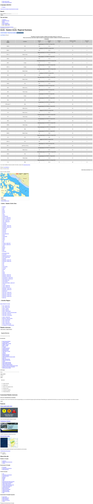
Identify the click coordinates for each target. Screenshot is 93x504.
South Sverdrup (5, 281)
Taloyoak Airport (41, 155)
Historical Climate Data (6, 360)
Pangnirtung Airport (41, 114)
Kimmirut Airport (41, 98)
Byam (3, 213)
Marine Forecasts (5, 22)
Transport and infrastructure (7, 485)
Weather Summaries (5, 354)
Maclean (3, 247)
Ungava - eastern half (6, 285)
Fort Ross (41, 73)
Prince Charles (4, 266)
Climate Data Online (26, 164)
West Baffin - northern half (6, 288)
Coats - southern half (5, 221)
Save (1, 377)
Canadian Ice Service (6, 347)
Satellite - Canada (5, 344)
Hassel (3, 237)
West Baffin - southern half (6, 289)
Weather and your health (6, 367)
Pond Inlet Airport (41, 118)
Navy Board (4, 254)
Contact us (4, 460)
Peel (3, 263)
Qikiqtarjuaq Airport (41, 122)
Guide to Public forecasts (6, 362)
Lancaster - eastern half (6, 243)
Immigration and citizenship (7, 474)
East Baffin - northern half (6, 225)
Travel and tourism (5, 476)
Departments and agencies (7, 468)
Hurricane (4, 353)
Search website (3, 13)
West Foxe (4, 297)
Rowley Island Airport (41, 135)
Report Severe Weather (6, 341)
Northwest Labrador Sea (6, 255)
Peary (3, 262)
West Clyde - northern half (6, 292)
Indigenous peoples (5, 490)
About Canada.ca (5, 499)
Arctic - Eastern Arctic (6, 24)
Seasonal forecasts (5, 349)
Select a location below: (4, 168)
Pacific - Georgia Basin (6, 319)
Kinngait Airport (41, 102)
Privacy (3, 501)
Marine (3, 21)
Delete (2, 376)
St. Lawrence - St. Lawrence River (8, 325)
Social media (4, 496)
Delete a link (5, 385)
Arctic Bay (41, 48)
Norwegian (4, 258)
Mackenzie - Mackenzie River (7, 318)
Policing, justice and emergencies (8, 484)
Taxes (3, 480)
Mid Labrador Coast (5, 253)
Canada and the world (6, 487)
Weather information (5, 20)
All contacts (4, 467)
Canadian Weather (5, 342)
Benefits (3, 478)
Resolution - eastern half (6, 274)
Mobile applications (5, 497)
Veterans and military (6, 491)
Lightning (4, 352)
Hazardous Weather (5, 355)
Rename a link (5, 388)
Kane (3, 241)
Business (4, 477)
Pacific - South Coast (6, 322)
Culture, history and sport (6, 483)
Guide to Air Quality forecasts (7, 364)
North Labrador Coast (6, 257)
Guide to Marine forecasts (6, 363)
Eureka (3, 235)
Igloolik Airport (41, 85)
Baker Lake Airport (41, 52)
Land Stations (6, 167)
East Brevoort (4, 228)
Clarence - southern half (6, 218)
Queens (3, 269)
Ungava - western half (6, 286)
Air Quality (4, 346)
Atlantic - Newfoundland (6, 311)
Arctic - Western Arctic (6, 307)
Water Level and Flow (6, 359)
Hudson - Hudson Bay (6, 317)
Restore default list (6, 391)
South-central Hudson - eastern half (8, 282)
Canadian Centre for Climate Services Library (10, 365)
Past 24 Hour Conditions (12, 32)
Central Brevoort (5, 216)
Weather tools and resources (7, 461)
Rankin (3, 272)
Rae (3, 270)
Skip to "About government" (7, 2)
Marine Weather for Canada (5, 303)
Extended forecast (5, 350)
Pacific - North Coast (5, 321)
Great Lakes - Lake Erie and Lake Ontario (9, 312)
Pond (3, 265)
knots (8, 42)
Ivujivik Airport (41, 93)
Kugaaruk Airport (41, 106)
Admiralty (4, 206)
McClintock (4, 251)
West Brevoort (4, 290)
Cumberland (4, 224)
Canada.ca (4, 19)
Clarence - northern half (6, 217)
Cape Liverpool (41, 56)
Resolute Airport (41, 131)
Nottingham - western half (6, 261)
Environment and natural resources (8, 481)
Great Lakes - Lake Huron (6, 313)
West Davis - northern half (6, 294)
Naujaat (41, 110)
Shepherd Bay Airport (41, 151)
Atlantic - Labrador (5, 308)
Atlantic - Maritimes (5, 309)
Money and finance (5, 488)
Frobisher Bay (4, 236)
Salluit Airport (41, 143)
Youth (3, 492)
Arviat (3, 208)
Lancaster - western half (6, 244)
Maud (3, 249)
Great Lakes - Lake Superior (7, 315)
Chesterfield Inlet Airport (41, 60)
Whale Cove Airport (41, 160)
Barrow (3, 210)
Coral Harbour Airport (41, 69)
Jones (3, 240)
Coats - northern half (5, 220)
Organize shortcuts (9, 329)
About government (5, 469)
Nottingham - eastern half (6, 259)
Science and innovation (6, 489)
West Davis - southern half (6, 296)
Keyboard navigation (7, 390)
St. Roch (3, 284)
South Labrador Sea (5, 280)
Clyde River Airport (41, 64)
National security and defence (7, 482)
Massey (3, 248)
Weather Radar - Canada (6, 343)
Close (1, 401)
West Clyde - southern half (6, 293)
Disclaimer (47, 39)
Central (3, 214)
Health (3, 479)
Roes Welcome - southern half (7, 278)
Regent (3, 273)
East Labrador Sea (5, 233)
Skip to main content (5, 1)
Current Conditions (4, 32)
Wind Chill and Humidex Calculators (8, 366)
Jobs (3, 473)
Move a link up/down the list (8, 386)
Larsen (3, 245)
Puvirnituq (4, 268)
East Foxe (4, 232)
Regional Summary (20, 32)
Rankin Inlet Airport (41, 126)
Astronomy (4, 357)
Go (14, 28)
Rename (2, 375)
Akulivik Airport (41, 44)
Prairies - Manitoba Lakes (6, 323)
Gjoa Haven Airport (41, 77)
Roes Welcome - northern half (7, 277)
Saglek (41, 139)
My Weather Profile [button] (3, 27)
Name (1, 372)
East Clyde (4, 229)
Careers (3, 463)
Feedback (5, 451)
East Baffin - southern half (6, 227)
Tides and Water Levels (5, 200)
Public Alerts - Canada (6, 351)
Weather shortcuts (10, 27)
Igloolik (3, 239)
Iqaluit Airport (41, 89)
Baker (3, 209)
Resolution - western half (6, 276)
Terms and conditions (6, 500)
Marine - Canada (5, 345)
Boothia (3, 212)
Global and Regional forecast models (8, 356)
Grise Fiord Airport (41, 81)
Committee (4, 222)
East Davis (4, 231)
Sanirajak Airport (41, 147)
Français (3, 7)
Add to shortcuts (3, 329)
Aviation (3, 361)
